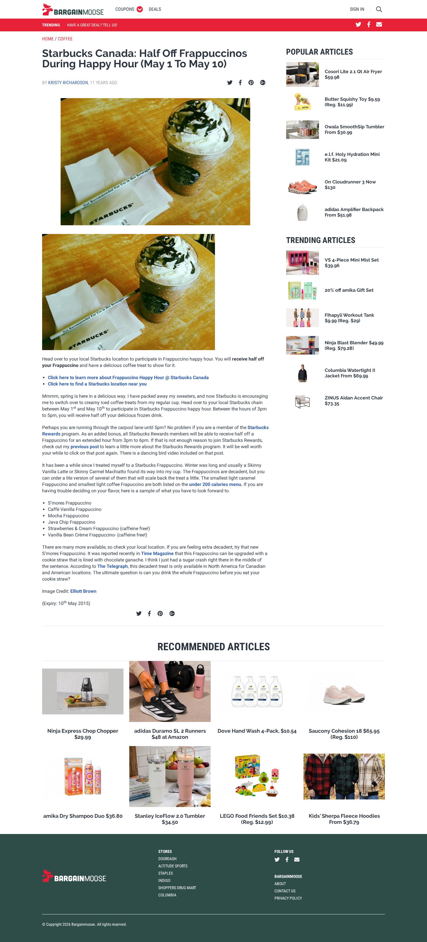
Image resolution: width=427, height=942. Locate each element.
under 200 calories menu (215, 484)
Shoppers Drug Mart (177, 887)
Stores (165, 851)
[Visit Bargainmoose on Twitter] (358, 24)
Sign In (357, 9)
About (280, 883)
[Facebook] (240, 82)
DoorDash (167, 858)
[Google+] (263, 82)
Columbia (167, 895)
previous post (85, 446)
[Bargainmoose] (73, 9)
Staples (165, 873)
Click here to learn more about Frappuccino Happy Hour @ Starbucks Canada (128, 377)
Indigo (164, 880)
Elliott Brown (83, 591)
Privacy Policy (288, 898)
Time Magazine (157, 553)
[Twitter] (230, 82)
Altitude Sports (172, 866)
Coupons (124, 9)
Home (48, 39)
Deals (155, 9)
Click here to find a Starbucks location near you (97, 384)
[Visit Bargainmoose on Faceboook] (368, 24)
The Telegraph (112, 566)
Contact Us (284, 891)
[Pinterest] (251, 82)
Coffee (65, 39)
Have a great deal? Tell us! (92, 25)
